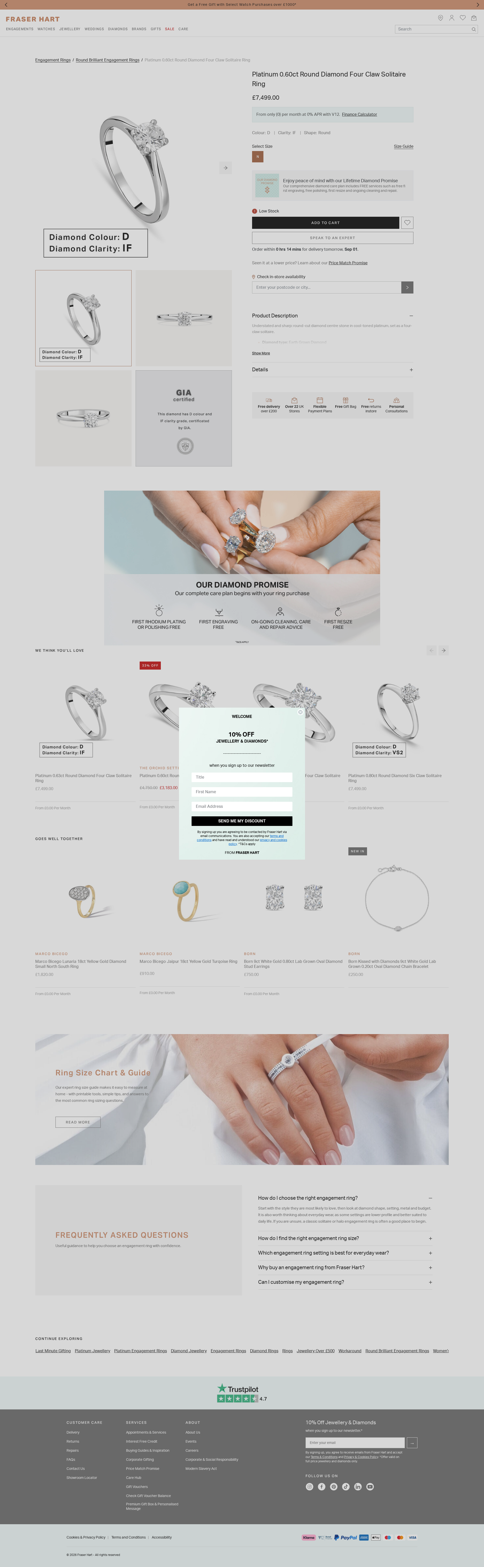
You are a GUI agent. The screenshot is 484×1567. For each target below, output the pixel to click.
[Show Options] (287, 777)
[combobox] (240, 777)
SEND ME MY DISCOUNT (242, 821)
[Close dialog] (300, 712)
